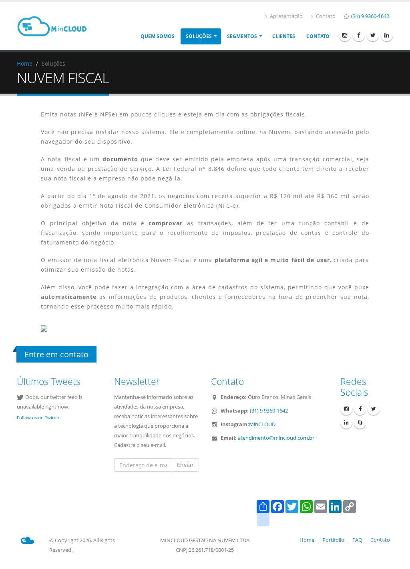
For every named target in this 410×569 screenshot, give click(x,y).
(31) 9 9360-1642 (369, 16)
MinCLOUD (262, 424)
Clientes (283, 36)
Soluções (199, 36)
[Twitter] (373, 35)
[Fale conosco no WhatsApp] (383, 541)
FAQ (357, 540)
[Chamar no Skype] (360, 423)
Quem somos (158, 36)
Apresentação (286, 16)
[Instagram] (345, 35)
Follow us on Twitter (38, 418)
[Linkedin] (387, 35)
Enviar (185, 465)
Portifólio (333, 540)
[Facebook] (359, 35)
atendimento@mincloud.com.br (276, 438)
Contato (325, 16)
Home (24, 63)
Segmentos (242, 36)
